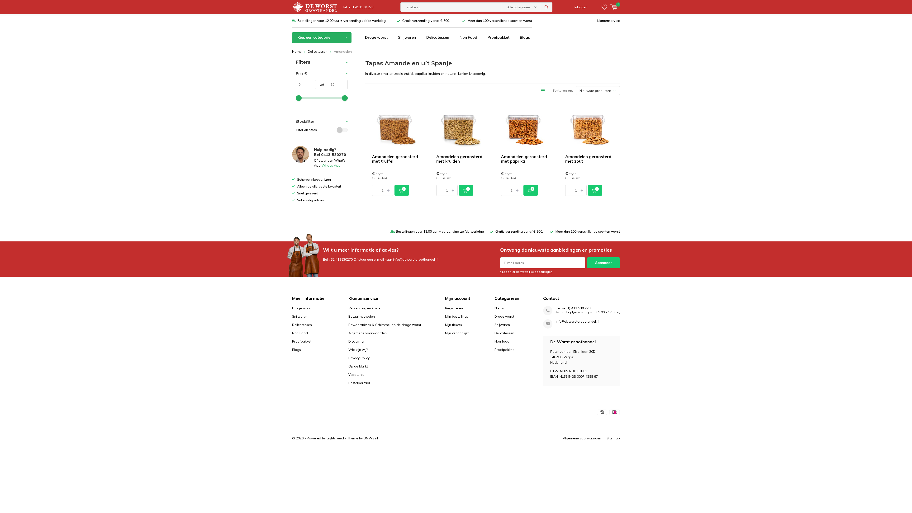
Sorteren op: (562, 90)
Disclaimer (356, 341)
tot (320, 84)
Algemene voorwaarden (367, 333)
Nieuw (499, 308)
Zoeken (546, 7)
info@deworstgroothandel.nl (577, 322)
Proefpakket (498, 37)
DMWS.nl (371, 438)
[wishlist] (604, 7)
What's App (331, 165)
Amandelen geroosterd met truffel (395, 159)
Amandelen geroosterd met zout (588, 159)
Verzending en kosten (365, 308)
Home (297, 51)
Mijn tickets (453, 325)
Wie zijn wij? (358, 350)
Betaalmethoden (361, 316)
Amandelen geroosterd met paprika (524, 159)
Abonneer (603, 262)
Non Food (468, 37)
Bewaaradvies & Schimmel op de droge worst (384, 325)
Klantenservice (608, 21)
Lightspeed (335, 438)
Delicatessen (437, 37)
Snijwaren (407, 37)
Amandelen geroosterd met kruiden (459, 159)
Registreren (454, 308)
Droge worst (376, 37)
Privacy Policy (359, 358)
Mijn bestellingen (457, 316)
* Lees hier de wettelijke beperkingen (526, 271)
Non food (501, 341)
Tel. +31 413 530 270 (358, 7)
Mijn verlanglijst (457, 333)
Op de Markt (358, 366)
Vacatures (356, 374)
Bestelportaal (359, 383)
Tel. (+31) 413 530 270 (573, 308)
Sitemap (613, 438)
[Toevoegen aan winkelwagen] (401, 190)
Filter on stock (306, 130)
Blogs (525, 37)
